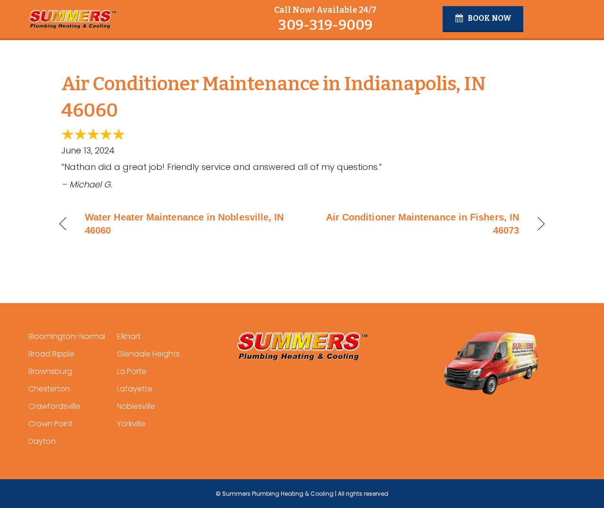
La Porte (131, 371)
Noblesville (136, 406)
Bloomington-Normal (66, 336)
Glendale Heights (148, 353)
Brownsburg (50, 371)
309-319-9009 (325, 25)
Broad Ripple (51, 353)
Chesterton (49, 388)
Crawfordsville (54, 406)
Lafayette (134, 388)
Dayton (42, 441)
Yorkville (131, 423)
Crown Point (50, 423)
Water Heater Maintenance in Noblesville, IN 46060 (184, 224)
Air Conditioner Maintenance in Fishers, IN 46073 (418, 224)
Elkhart (129, 336)
